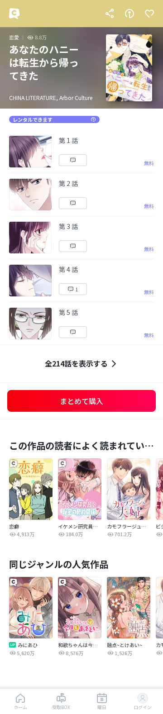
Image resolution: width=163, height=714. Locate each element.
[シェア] (109, 13)
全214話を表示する (76, 363)
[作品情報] (129, 13)
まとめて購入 (81, 400)
